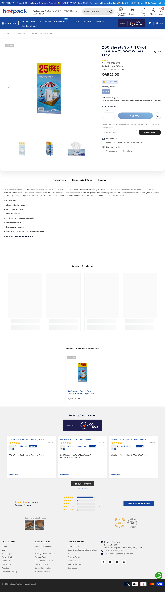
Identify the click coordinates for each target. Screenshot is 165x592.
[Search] (98, 11)
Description (59, 179)
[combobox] (95, 11)
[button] (107, 11)
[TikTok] (117, 562)
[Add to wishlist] (158, 116)
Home (6, 33)
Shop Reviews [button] (82, 489)
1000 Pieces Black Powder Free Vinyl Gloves (26, 439)
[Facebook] (103, 562)
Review (102, 179)
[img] (14, 443)
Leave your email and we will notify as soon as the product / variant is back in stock (130, 125)
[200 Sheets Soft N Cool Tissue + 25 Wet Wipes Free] (82, 372)
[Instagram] (110, 562)
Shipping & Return (82, 179)
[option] (49, 88)
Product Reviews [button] (82, 483)
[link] (25, 321)
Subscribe (149, 132)
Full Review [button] (13, 474)
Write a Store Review (139, 503)
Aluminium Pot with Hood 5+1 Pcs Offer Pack (128, 439)
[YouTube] (123, 562)
